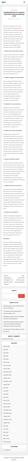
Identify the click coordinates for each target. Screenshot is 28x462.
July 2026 (5, 349)
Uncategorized (14, 10)
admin (18, 18)
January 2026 (6, 368)
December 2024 (7, 410)
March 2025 (6, 400)
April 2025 (6, 397)
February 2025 (7, 403)
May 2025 (5, 394)
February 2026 (7, 365)
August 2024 (6, 422)
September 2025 (7, 381)
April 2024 (6, 435)
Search (14, 290)
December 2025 (7, 372)
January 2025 (6, 406)
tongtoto (17, 28)
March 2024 (6, 438)
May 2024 (5, 432)
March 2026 (6, 362)
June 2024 (5, 429)
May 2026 (5, 356)
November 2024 (7, 413)
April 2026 (6, 359)
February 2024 (7, 441)
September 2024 (7, 419)
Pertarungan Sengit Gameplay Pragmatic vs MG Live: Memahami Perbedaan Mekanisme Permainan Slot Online (13, 324)
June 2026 (5, 352)
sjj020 (4, 2)
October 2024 (6, 416)
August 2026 (6, 346)
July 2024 (5, 426)
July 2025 (5, 387)
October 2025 (6, 378)
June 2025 (5, 391)
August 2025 (6, 384)
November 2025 (7, 375)
